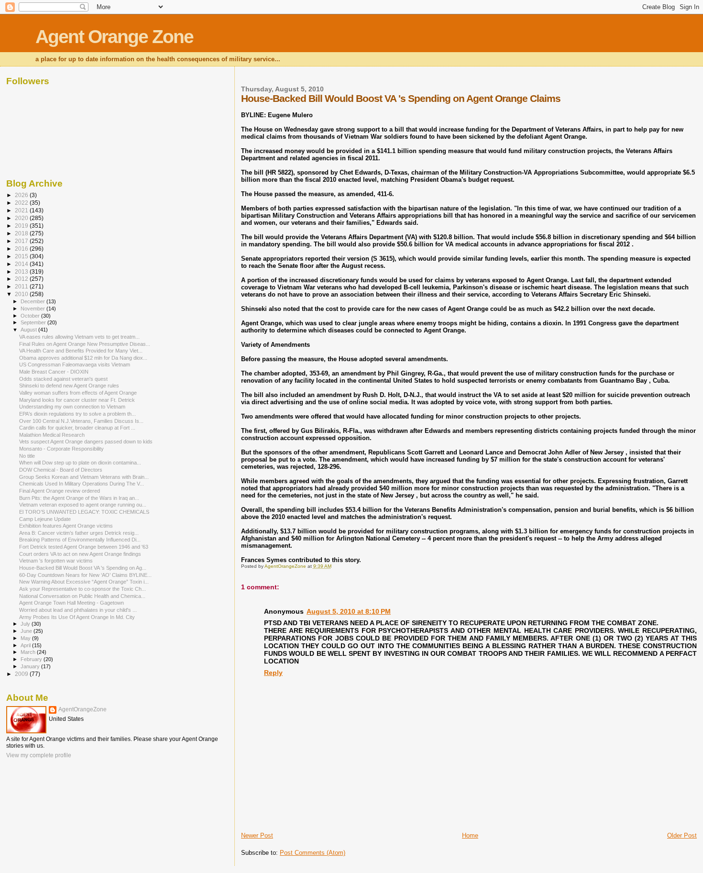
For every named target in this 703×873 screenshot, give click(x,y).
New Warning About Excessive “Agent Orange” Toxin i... (84, 582)
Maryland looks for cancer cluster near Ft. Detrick (77, 400)
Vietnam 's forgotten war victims (56, 561)
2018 (22, 233)
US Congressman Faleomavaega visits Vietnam (74, 364)
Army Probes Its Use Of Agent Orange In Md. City (77, 617)
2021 (22, 210)
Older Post (682, 835)
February (32, 659)
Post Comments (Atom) (312, 852)
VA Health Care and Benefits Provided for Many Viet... (81, 351)
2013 (22, 271)
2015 (22, 256)
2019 (22, 225)
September (34, 322)
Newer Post (257, 835)
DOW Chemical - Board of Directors (60, 470)
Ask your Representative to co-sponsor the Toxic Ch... (82, 589)
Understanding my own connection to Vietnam (72, 406)
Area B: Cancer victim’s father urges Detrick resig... (79, 533)
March (29, 652)
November (33, 308)
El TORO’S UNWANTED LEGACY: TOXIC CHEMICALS (84, 512)
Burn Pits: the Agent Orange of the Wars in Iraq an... (79, 498)
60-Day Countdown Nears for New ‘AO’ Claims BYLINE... (85, 575)
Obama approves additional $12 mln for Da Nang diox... (83, 358)
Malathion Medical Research (52, 435)
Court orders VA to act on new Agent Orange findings (80, 554)
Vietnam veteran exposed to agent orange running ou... (82, 505)
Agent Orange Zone (114, 36)
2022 (22, 202)
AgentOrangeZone (82, 709)
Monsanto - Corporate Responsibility (61, 449)
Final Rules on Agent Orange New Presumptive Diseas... (84, 344)
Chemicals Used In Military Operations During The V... (81, 483)
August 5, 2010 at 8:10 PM (349, 611)
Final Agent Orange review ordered (59, 491)
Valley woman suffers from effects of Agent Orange (78, 393)
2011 (22, 286)
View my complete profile (38, 755)
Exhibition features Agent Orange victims (66, 526)
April (26, 645)
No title (27, 456)
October (31, 316)
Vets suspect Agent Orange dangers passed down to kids (86, 441)
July (26, 624)
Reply (273, 672)
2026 (22, 195)
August (29, 329)
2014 (22, 264)
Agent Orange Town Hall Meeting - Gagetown (71, 603)
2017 (22, 241)
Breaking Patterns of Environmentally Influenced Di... (80, 539)
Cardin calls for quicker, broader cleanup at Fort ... (77, 428)
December (33, 301)
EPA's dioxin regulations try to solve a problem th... (77, 414)
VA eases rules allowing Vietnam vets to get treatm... (79, 337)
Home (470, 835)
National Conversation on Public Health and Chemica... (82, 596)
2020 (22, 218)
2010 (22, 294)
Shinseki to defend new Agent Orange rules (69, 385)
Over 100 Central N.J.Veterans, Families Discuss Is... (81, 421)
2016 (22, 248)
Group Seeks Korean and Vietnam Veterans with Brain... (84, 477)
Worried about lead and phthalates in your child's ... (78, 610)
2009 (22, 674)
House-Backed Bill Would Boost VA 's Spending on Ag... (82, 568)
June (27, 631)
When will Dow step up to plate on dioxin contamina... (80, 462)
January (31, 666)
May (26, 638)
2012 (22, 279)
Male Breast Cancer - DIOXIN (53, 372)
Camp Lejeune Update (45, 519)
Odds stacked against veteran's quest (63, 379)
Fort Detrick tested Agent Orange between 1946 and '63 (83, 547)
